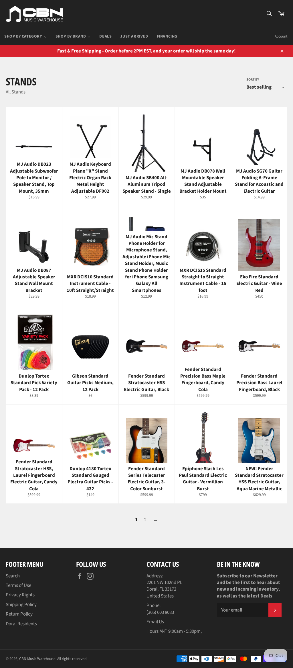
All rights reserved (72, 658)
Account (281, 36)
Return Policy (19, 614)
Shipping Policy (21, 604)
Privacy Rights (20, 594)
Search (13, 576)
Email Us (155, 621)
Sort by (252, 79)
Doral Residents (21, 623)
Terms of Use (18, 585)
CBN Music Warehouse (37, 658)
